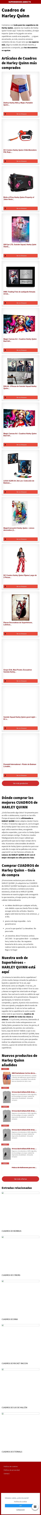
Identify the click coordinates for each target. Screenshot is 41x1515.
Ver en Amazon (22, 114)
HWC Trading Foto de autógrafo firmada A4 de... (19, 293)
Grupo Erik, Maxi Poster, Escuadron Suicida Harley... (17, 671)
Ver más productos (20, 783)
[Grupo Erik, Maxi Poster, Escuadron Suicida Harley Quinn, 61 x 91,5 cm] (20, 655)
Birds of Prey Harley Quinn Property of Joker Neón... (18, 198)
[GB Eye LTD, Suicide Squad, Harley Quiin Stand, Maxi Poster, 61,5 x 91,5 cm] (20, 229)
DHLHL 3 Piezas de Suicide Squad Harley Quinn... (19, 387)
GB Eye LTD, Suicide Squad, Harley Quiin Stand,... (19, 246)
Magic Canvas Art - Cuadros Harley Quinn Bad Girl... (20, 340)
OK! (20, 1506)
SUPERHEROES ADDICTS (20, 2)
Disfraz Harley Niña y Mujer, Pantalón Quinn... (18, 104)
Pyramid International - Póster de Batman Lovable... (19, 765)
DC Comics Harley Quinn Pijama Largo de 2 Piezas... (20, 576)
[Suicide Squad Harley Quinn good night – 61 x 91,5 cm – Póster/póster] (20, 702)
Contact (6, 1474)
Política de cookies (11, 1466)
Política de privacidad (12, 1470)
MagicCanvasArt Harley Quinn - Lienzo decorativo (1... (18, 529)
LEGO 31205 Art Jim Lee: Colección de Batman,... (18, 482)
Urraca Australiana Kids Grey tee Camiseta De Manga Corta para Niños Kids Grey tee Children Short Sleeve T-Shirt (24, 1092)
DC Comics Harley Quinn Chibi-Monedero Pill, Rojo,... (20, 151)
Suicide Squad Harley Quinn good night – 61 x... (19, 718)
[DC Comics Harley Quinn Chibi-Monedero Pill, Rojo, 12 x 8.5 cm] (20, 135)
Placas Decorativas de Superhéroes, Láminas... (17, 624)
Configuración (20, 1510)
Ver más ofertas (20, 1179)
